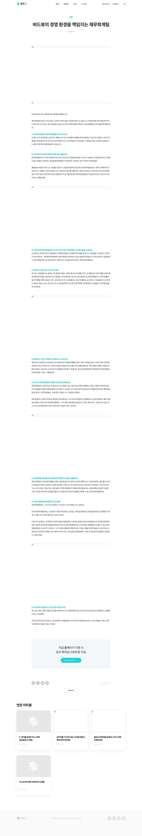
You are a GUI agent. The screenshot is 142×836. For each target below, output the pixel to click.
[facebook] (33, 683)
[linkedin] (42, 683)
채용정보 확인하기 (69, 660)
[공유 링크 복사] (47, 683)
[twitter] (38, 683)
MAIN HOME (105, 4)
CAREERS (115, 4)
